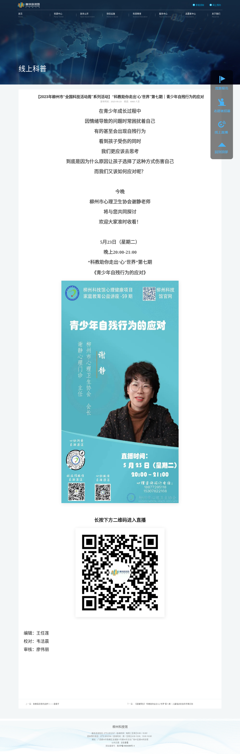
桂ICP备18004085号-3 (126, 745)
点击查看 (124, 742)
